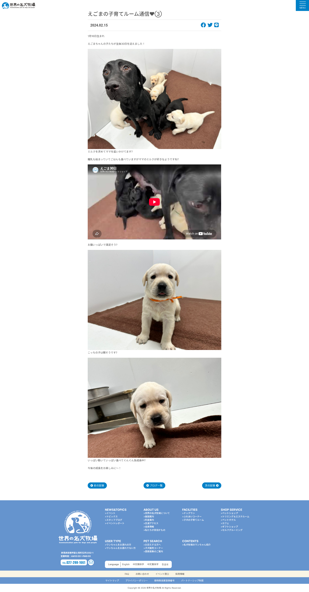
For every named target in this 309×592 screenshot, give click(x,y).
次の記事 (210, 485)
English (126, 564)
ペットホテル (229, 519)
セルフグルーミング (232, 530)
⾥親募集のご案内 (154, 551)
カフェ (225, 523)
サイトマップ (112, 580)
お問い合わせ (142, 574)
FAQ (127, 574)
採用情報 (179, 574)
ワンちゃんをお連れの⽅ (118, 544)
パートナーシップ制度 (192, 580)
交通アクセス (151, 523)
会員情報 (149, 526)
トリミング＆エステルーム (235, 516)
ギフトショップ (230, 526)
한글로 (165, 564)
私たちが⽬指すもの (155, 530)
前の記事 (98, 485)
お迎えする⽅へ (153, 544)
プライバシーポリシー (136, 580)
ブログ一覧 (156, 485)
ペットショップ (230, 513)
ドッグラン (189, 513)
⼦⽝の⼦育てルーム (194, 519)
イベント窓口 (162, 574)
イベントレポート (115, 523)
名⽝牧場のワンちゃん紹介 (197, 544)
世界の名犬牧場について (157, 513)
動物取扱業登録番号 (164, 580)
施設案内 (149, 516)
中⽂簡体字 (138, 564)
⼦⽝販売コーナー (154, 548)
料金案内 (149, 519)
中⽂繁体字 (153, 564)
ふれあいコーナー (193, 516)
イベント (110, 513)
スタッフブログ (114, 519)
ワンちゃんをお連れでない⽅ (121, 548)
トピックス (112, 516)
